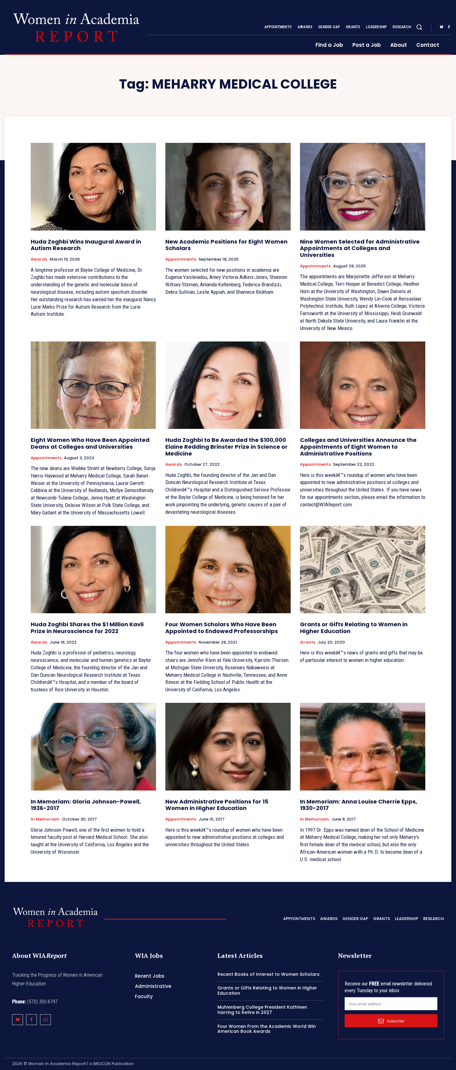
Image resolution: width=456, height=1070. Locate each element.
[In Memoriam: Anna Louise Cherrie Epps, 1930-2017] (362, 746)
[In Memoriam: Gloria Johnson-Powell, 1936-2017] (93, 746)
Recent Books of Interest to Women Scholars (268, 974)
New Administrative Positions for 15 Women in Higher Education (216, 805)
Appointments (180, 259)
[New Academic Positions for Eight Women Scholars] (228, 187)
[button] (419, 27)
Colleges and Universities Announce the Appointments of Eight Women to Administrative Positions (358, 446)
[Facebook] (449, 27)
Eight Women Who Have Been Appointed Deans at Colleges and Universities (90, 443)
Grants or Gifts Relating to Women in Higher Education (354, 627)
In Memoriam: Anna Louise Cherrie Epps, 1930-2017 (358, 805)
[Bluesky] (441, 27)
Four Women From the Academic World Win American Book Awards (266, 1029)
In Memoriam (45, 819)
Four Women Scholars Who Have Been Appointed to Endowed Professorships (221, 627)
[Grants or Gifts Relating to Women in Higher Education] (362, 570)
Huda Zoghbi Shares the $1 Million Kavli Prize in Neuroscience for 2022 (87, 627)
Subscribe (395, 1021)
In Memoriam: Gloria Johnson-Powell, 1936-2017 (86, 805)
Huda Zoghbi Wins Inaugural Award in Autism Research (86, 245)
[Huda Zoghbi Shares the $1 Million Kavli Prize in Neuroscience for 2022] (93, 570)
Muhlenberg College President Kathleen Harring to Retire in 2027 (262, 1009)
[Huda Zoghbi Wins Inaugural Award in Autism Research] (93, 187)
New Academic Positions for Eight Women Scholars (226, 245)
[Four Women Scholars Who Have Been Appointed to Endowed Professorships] (228, 570)
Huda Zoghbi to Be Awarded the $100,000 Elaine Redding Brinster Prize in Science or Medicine (226, 446)
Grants (307, 642)
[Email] (45, 1019)
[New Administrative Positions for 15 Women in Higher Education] (228, 746)
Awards (39, 259)
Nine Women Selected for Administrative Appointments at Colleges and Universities (360, 248)
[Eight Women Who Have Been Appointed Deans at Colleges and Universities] (93, 385)
